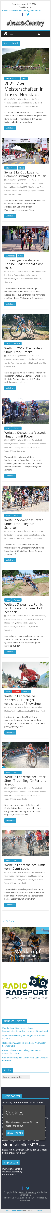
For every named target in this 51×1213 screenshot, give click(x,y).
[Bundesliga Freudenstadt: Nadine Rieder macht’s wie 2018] (25, 227)
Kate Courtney (14, 447)
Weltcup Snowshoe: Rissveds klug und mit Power (25, 434)
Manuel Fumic (22, 535)
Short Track (16, 194)
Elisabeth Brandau (18, 443)
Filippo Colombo (31, 183)
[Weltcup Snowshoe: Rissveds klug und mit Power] (25, 399)
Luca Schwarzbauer (36, 619)
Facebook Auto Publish (14, 1210)
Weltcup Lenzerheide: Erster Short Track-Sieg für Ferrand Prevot (25, 780)
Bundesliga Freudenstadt (14, 275)
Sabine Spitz (32, 1149)
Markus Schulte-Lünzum (25, 623)
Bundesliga (10, 256)
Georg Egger (40, 531)
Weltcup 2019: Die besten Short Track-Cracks (23, 350)
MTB (34, 103)
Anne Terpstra (40, 271)
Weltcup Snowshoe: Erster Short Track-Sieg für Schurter (23, 524)
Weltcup (17, 344)
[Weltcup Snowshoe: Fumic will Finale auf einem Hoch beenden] (25, 571)
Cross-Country (10, 619)
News (24, 78)
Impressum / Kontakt (12, 1168)
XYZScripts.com (39, 1210)
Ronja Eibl (38, 279)
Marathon (16, 103)
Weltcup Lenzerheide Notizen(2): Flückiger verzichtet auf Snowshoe (22, 700)
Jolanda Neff (33, 359)
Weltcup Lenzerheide (18, 799)
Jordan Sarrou (10, 535)
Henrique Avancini (19, 359)
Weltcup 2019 (9, 366)
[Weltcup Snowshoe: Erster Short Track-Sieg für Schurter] (25, 487)
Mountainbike (26, 103)
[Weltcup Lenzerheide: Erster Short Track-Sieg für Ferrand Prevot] (25, 744)
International (11, 168)
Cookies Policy (9, 1174)
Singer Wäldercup (17, 106)
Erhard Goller (24, 99)
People (16, 691)
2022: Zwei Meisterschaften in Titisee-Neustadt (24, 88)
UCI (43, 363)
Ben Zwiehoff (40, 615)
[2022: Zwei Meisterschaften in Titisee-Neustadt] (25, 50)
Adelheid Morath (23, 1102)
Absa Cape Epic (7, 1103)
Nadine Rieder (27, 279)
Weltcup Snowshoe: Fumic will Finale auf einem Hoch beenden (23, 608)
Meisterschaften (12, 78)
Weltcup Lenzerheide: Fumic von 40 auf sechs (24, 867)
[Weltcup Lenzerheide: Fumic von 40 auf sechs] (25, 832)
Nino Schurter (33, 187)
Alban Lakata (38, 1102)
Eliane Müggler (18, 183)
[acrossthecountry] (25, 20)
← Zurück (8, 921)
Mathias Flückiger (11, 711)
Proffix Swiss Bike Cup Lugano (24, 190)
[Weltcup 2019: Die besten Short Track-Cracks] (25, 315)
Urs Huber (21, 1153)
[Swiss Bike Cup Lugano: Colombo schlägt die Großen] (25, 139)
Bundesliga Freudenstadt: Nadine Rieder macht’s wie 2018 (23, 264)
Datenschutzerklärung (12, 1171)
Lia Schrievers (31, 275)
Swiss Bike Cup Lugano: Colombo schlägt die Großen (25, 174)
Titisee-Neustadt (31, 106)
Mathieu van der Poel (12, 879)
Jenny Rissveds (33, 443)
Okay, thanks (15, 1133)
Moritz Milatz (32, 1140)
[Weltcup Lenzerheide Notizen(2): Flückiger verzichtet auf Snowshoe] (25, 663)
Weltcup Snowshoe (17, 451)
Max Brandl (21, 1140)
